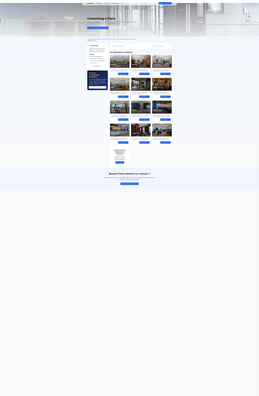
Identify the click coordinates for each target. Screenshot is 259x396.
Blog (122, 3)
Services (106, 3)
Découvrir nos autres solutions (117, 27)
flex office (110, 39)
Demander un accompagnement (128, 183)
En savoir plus (115, 3)
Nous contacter (96, 66)
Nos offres (99, 3)
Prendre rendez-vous (97, 87)
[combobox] (161, 46)
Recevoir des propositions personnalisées (98, 27)
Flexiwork (90, 3)
